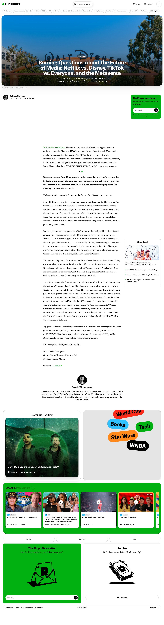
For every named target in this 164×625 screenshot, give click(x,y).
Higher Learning (121, 11)
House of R (133, 11)
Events (65, 11)
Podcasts (150, 4)
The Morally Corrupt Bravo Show (54, 525)
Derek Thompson (18, 96)
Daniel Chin (17, 472)
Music (87, 514)
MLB (43, 11)
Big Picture (99, 11)
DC (10, 463)
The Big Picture (124, 525)
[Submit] (156, 110)
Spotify (58, 365)
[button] (83, 4)
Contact (29, 539)
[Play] (23, 502)
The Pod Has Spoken (13, 525)
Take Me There (122, 597)
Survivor (13, 514)
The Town (143, 11)
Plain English (154, 11)
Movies (57, 11)
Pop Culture (82, 56)
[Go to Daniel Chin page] (9, 472)
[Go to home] (11, 4)
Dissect (84, 525)
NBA (30, 11)
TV (50, 11)
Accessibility (39, 607)
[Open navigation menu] (159, 4)
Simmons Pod (75, 11)
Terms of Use (9, 607)
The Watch (109, 11)
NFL (37, 11)
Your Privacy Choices (27, 607)
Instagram (153, 607)
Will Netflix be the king (54, 147)
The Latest (7, 11)
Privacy (17, 607)
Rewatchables (87, 11)
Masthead (82, 539)
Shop (135, 539)
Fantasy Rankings (19, 11)
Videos (138, 4)
